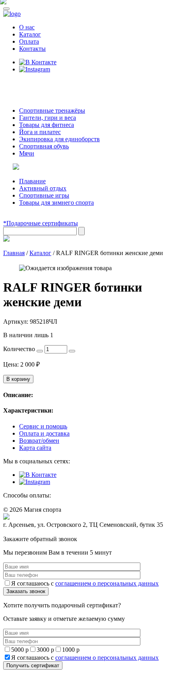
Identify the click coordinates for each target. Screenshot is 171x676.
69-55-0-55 (27, 84)
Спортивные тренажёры (52, 110)
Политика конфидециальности (39, 532)
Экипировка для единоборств (59, 139)
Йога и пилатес (40, 132)
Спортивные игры (44, 195)
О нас (27, 27)
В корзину (18, 379)
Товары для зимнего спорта (56, 202)
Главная (14, 253)
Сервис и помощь (43, 426)
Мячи (26, 153)
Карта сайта (35, 447)
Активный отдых (42, 188)
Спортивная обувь (44, 146)
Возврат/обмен (39, 440)
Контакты (32, 48)
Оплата (29, 41)
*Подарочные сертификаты (40, 223)
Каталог (30, 34)
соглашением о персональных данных (107, 583)
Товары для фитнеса (46, 124)
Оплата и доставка (44, 433)
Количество (19, 349)
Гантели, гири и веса (47, 117)
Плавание (32, 181)
